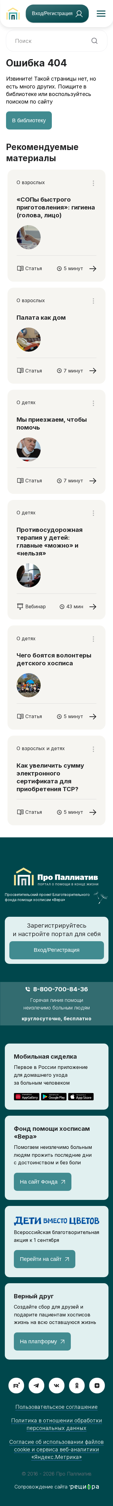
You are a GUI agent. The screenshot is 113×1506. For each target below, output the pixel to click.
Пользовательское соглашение (56, 1407)
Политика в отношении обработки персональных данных (56, 1424)
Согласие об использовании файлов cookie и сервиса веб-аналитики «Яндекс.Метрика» (56, 1449)
